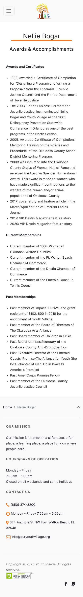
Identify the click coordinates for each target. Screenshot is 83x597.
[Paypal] (73, 584)
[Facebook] (66, 584)
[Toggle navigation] (9, 11)
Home (7, 407)
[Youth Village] (43, 11)
